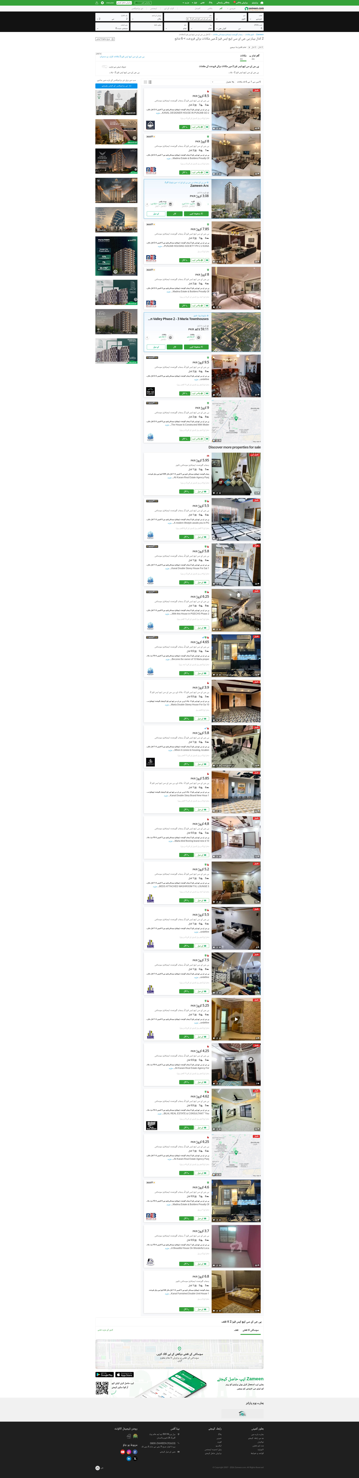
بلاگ (210, 2)
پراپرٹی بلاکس (241, 2)
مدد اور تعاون (258, 1446)
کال (183, 127)
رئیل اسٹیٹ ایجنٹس (213, 1449)
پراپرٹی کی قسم (156, 15)
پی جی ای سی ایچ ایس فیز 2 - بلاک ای (124, 72)
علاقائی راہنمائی (223, 2)
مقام (210, 15)
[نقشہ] (220, 128)
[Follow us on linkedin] (128, 1461)
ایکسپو (219, 1446)
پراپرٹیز (255, 2)
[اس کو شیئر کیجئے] (217, 128)
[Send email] (207, 127)
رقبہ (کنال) (124, 15)
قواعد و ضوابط (257, 1453)
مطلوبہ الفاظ (157, 25)
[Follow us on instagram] (128, 1454)
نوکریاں (260, 1442)
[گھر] (262, 2)
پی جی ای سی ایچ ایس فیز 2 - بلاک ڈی (243, 72)
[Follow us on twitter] (134, 1461)
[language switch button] (110, 3)
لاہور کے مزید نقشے (105, 1330)
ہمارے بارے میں (257, 1434)
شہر (244, 15)
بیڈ (211, 25)
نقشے (202, 2)
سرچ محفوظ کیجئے (103, 39)
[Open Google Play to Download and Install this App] (104, 1377)
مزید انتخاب (124, 25)
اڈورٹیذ (261, 1449)
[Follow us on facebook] (134, 1454)
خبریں (219, 1438)
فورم (220, 1442)
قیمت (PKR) (258, 25)
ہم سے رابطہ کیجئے (256, 1438)
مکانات (243, 57)
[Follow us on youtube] (122, 1454)
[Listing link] (202, 109)
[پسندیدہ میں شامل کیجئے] (214, 128)
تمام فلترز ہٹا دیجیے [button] (238, 47)
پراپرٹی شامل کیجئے (213, 1453)
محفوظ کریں (195, 213)
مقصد (260, 15)
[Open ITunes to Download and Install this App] (124, 1377)
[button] (256, 19)
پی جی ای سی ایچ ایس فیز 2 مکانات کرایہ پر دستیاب (122, 57)
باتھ (185, 25)
